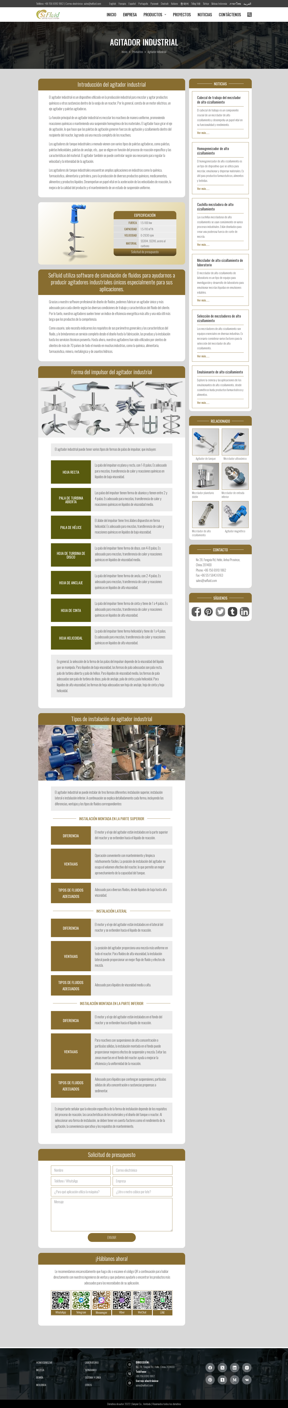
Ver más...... (203, 132)
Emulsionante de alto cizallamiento (220, 371)
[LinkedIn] (234, 1367)
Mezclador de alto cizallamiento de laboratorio (220, 262)
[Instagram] (247, 1367)
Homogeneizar (44, 1362)
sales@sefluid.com (144, 1385)
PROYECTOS (182, 14)
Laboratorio (92, 1362)
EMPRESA (130, 14)
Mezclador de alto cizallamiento (201, 533)
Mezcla (40, 1370)
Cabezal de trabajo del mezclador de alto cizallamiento (219, 100)
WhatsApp (60, 1312)
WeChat (142, 1312)
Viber (122, 1312)
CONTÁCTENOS (230, 14)
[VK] (247, 1379)
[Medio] (234, 1379)
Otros (88, 1385)
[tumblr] (222, 1379)
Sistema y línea (93, 1377)
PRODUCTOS (153, 14)
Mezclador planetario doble (203, 495)
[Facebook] (210, 1367)
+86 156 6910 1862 (145, 1376)
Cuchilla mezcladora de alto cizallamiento (215, 206)
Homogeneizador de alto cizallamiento (213, 151)
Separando (91, 1370)
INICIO (111, 14)
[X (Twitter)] (222, 1367)
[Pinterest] (210, 1379)
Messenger (101, 1312)
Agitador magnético (235, 531)
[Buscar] (249, 14)
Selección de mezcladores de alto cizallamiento (219, 318)
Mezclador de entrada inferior (233, 495)
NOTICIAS (205, 14)
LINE (162, 1312)
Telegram (81, 1312)
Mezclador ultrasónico (235, 458)
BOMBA (39, 1377)
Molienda (41, 1385)
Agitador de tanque (206, 458)
